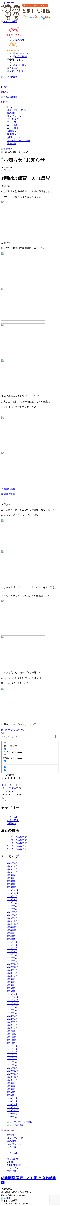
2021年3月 (12, 1061)
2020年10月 (13, 1077)
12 (8, 788)
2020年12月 (13, 1071)
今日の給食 (13, 128)
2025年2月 (12, 918)
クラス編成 (13, 119)
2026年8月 (12, 863)
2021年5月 (12, 1055)
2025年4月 (12, 912)
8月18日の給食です (17, 846)
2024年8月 (12, 936)
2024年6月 (12, 942)
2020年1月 (12, 1104)
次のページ (19, 729)
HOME (10, 107)
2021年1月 (12, 1067)
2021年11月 (13, 1037)
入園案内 (11, 131)
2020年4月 (12, 1095)
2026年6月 (12, 869)
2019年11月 (13, 1110)
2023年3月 (12, 988)
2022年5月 (12, 1019)
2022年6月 (12, 1015)
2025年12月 (13, 887)
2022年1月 (12, 1031)
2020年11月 (13, 1074)
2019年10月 (13, 1113)
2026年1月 (12, 884)
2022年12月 (13, 997)
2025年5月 (12, 908)
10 (3, 788)
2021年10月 (13, 1040)
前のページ (7, 729)
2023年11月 (13, 963)
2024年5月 (12, 945)
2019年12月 (13, 1107)
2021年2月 (12, 1064)
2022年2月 (12, 1028)
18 (6, 791)
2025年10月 (13, 893)
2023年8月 (12, 973)
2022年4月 (12, 1022)
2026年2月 (12, 881)
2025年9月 (12, 896)
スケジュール (14, 116)
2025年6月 (12, 905)
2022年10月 (13, 1003)
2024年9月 (12, 933)
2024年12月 (13, 924)
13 (11, 788)
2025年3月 (12, 915)
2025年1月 (12, 921)
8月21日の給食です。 (18, 837)
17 (3, 791)
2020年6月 (12, 1089)
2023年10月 (13, 967)
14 (14, 788)
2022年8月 (12, 1009)
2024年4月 (12, 948)
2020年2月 (12, 1101)
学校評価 (11, 143)
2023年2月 (12, 991)
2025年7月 (12, 902)
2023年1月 (12, 994)
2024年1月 (12, 957)
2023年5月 (12, 982)
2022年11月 (13, 1000)
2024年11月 (13, 927)
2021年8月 (12, 1046)
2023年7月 (12, 976)
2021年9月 (12, 1043)
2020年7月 (12, 1086)
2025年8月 (12, 899)
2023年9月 (12, 970)
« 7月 (3, 801)
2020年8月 (12, 1083)
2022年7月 (12, 1012)
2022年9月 (12, 1006)
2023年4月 (12, 985)
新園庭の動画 (8, 488)
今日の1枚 (12, 125)
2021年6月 (12, 1052)
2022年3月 (12, 1025)
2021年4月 (12, 1058)
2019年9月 (12, 1116)
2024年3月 (12, 951)
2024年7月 (12, 939)
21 (14, 791)
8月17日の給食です (17, 849)
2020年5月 (12, 1092)
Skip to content (8, 2)
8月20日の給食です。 (18, 840)
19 (8, 791)
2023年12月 (13, 960)
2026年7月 (12, 866)
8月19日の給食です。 (18, 843)
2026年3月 (12, 878)
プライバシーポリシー (18, 140)
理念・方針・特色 (16, 110)
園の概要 (11, 113)
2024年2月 (12, 954)
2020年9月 (12, 1080)
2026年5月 (12, 872)
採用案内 (11, 134)
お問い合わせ (14, 137)
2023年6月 (12, 979)
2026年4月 (12, 875)
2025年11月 (13, 890)
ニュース (11, 122)
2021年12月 (13, 1034)
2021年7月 (12, 1049)
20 (11, 791)
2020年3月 (12, 1098)
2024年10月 (13, 930)
